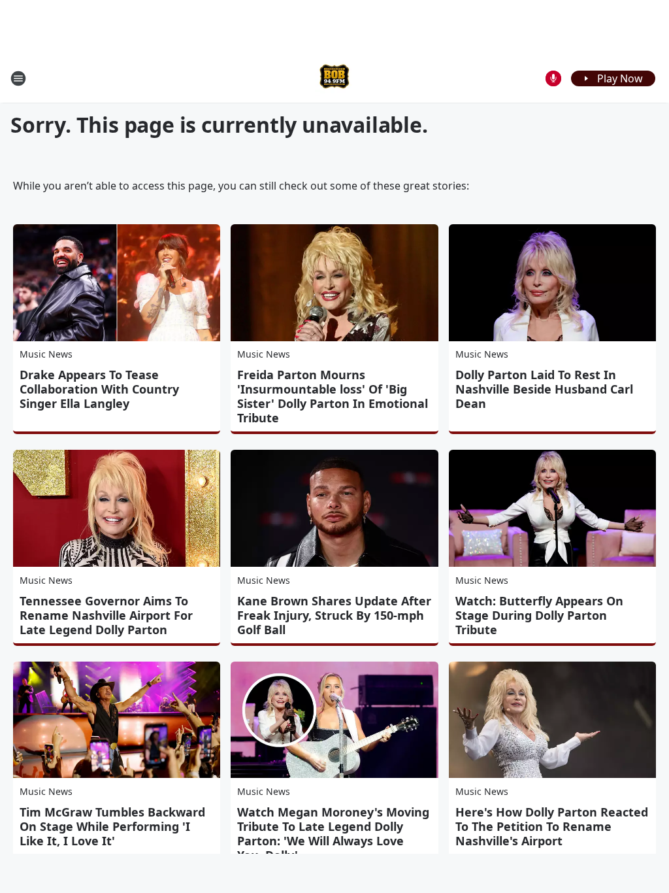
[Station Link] (334, 78)
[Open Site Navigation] (18, 78)
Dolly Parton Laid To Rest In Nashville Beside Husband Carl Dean (544, 389)
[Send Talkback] (553, 78)
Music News (46, 354)
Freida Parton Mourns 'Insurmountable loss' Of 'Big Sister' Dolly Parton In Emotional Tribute (332, 396)
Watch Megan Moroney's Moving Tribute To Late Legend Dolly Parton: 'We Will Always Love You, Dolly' (333, 833)
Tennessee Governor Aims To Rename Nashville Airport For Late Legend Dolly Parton (106, 615)
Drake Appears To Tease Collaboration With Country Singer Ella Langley (99, 389)
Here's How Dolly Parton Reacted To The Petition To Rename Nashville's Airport (551, 826)
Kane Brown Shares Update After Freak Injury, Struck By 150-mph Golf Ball (334, 615)
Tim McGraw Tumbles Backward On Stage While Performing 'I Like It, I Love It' (112, 826)
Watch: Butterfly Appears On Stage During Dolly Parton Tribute (539, 615)
